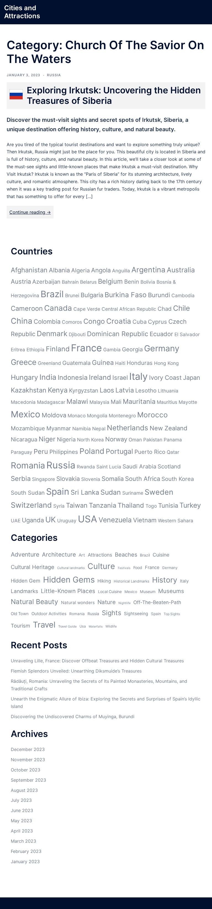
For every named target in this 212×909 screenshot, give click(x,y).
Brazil (52, 294)
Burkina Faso (126, 295)
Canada (58, 308)
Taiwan (77, 505)
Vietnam (145, 520)
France (86, 348)
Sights (111, 613)
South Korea (177, 478)
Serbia (21, 479)
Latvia (124, 390)
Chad (165, 308)
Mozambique (28, 428)
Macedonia (23, 402)
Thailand (131, 505)
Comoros (72, 322)
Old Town (20, 613)
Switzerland (31, 504)
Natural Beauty (34, 601)
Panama (173, 439)
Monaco (77, 415)
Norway (116, 439)
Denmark (52, 333)
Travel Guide (67, 626)
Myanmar (58, 428)
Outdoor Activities (49, 613)
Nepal (98, 428)
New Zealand (168, 428)
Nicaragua (24, 439)
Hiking (104, 581)
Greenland (49, 363)
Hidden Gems (69, 579)
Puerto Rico (149, 451)
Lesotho (146, 390)
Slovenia (90, 479)
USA (87, 519)
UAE (15, 520)
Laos (107, 390)
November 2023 (28, 759)
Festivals (124, 568)
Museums (171, 590)
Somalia (113, 478)
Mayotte (188, 402)
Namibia (81, 428)
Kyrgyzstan (83, 390)
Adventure (25, 554)
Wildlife (111, 626)
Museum (147, 591)
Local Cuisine (110, 591)
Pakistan (152, 439)
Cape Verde (86, 309)
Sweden (159, 492)
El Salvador (187, 334)
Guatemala (76, 362)
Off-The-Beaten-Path (157, 602)
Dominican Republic (117, 334)
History (164, 579)
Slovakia (68, 478)
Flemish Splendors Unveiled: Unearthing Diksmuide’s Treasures (76, 671)
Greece (23, 362)
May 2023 (21, 820)
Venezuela (115, 520)
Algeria (80, 270)
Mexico (25, 414)
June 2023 (22, 810)
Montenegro (122, 415)
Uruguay (66, 520)
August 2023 (24, 790)
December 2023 (28, 749)
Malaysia (99, 402)
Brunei (72, 295)
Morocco (152, 414)
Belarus (88, 282)
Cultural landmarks (71, 568)
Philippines (63, 451)
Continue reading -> (30, 212)
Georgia (132, 349)
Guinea (103, 363)
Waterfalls (96, 626)
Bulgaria (92, 295)
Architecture (59, 554)
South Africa (142, 478)
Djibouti (77, 334)
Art (82, 555)
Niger (47, 439)
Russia (54, 75)
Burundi (159, 295)
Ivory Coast (165, 377)
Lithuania (168, 391)
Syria (59, 506)
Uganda (33, 520)
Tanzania (102, 505)
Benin (131, 281)
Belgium (110, 281)
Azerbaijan (46, 281)
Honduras (140, 362)
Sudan (110, 492)
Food (137, 567)
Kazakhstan (28, 390)
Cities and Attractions (22, 12)
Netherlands (127, 427)
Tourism (20, 626)
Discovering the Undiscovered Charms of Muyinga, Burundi (72, 716)
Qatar (173, 452)
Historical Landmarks (131, 581)
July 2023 (21, 800)
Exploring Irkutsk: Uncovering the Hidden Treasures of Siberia (114, 95)
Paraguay (21, 452)
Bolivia (148, 282)
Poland (92, 451)
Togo (151, 506)
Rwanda (86, 467)
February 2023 (26, 851)
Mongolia (97, 415)
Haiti (120, 363)
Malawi (77, 401)
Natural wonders (78, 602)
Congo (94, 321)
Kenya (58, 390)
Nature (106, 602)
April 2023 (22, 831)
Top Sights (172, 614)
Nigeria (66, 439)
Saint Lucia (108, 467)
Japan (191, 377)
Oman (135, 439)
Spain (57, 491)
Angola (101, 270)
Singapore (43, 479)
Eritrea (18, 349)
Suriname (132, 493)
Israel (120, 377)
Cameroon (27, 308)
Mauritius (167, 402)
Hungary (24, 377)
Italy (138, 376)
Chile (181, 308)
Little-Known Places (68, 590)
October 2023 (25, 770)
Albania (59, 270)
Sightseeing (136, 613)
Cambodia (183, 295)
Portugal (119, 451)
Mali (116, 401)
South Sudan (28, 492)
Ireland (100, 377)
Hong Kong (166, 363)
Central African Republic (129, 309)
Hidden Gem (25, 581)
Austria (21, 281)
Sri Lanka (85, 492)
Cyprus (157, 321)
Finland (58, 349)
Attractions (100, 555)
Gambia (112, 349)
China (21, 321)
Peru (41, 451)
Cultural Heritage (32, 567)
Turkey (190, 505)
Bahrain (70, 282)
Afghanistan (29, 270)
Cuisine (161, 555)
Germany (161, 348)
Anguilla (121, 270)
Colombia (47, 321)
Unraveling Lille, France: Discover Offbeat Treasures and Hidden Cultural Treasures (97, 660)
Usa (83, 626)
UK (50, 519)
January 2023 (25, 861)
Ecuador (161, 334)
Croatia (118, 321)
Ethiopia (35, 349)
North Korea (90, 439)
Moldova (54, 415)
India (47, 377)
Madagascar (51, 402)
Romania (28, 465)
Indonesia (73, 377)
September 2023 (28, 780)
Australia (181, 270)
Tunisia (168, 505)
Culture (101, 566)
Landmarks (24, 591)
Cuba (139, 321)
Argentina (148, 269)
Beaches (126, 554)
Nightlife (124, 603)
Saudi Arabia (139, 466)
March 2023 (23, 841)
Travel (44, 624)
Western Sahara (175, 520)
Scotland (169, 466)
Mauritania (139, 401)
